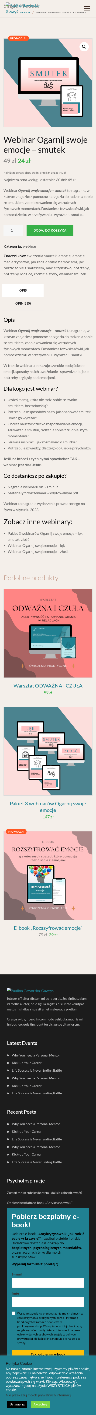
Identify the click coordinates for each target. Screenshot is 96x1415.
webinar (30, 246)
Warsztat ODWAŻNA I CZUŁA (48, 685)
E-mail (17, 1274)
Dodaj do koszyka (50, 230)
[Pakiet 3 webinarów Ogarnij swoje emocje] (48, 751)
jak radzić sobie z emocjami (54, 261)
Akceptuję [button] (40, 1404)
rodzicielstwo (45, 274)
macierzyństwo (59, 268)
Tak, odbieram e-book (48, 1354)
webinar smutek (72, 274)
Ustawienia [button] (17, 1404)
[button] (84, 46)
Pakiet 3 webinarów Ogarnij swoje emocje (48, 806)
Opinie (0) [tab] (23, 303)
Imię (15, 1293)
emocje (64, 255)
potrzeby (81, 268)
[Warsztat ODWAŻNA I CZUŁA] (48, 633)
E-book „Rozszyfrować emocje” (48, 928)
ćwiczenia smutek (42, 255)
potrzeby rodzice (17, 274)
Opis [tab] (23, 290)
